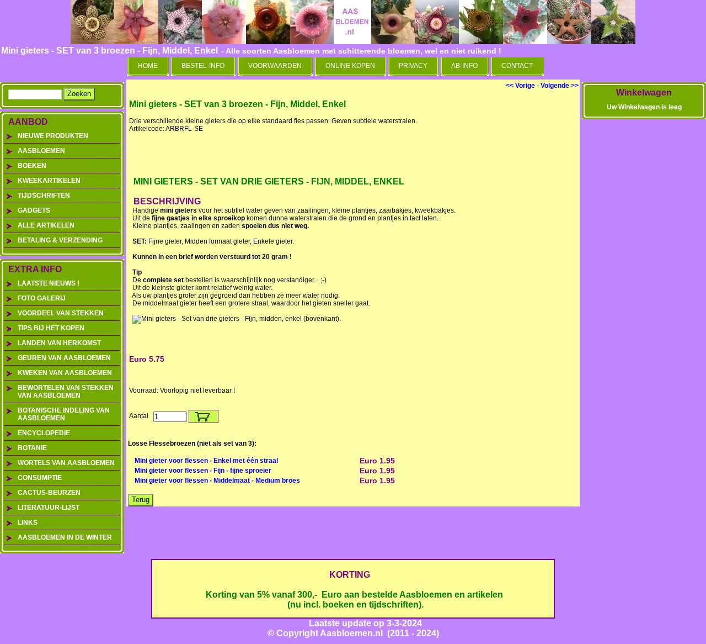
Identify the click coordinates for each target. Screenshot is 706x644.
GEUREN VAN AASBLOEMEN (64, 358)
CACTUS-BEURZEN (49, 493)
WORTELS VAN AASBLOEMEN (66, 463)
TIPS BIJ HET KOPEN (51, 328)
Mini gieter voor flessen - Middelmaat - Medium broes (217, 480)
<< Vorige (520, 85)
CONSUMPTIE (40, 478)
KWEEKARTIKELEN (49, 180)
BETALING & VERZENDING (60, 240)
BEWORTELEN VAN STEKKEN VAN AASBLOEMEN (66, 391)
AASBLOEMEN (41, 151)
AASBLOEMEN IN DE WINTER (65, 537)
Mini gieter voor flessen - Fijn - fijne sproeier (203, 470)
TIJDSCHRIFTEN (44, 195)
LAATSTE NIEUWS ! (48, 283)
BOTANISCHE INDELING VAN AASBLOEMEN (64, 414)
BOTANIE (32, 448)
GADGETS (34, 210)
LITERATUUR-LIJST (48, 507)
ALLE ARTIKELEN (46, 225)
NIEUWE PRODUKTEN (53, 136)
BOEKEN (32, 166)
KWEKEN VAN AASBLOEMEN (65, 373)
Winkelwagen (644, 92)
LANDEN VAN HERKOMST (59, 343)
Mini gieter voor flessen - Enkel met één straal (206, 460)
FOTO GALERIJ (42, 298)
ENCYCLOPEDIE (44, 433)
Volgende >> (560, 85)
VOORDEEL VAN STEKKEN (61, 313)
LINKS (28, 522)
